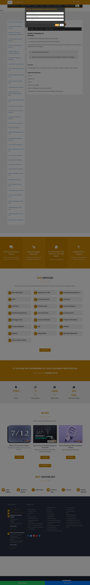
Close (62, 25)
